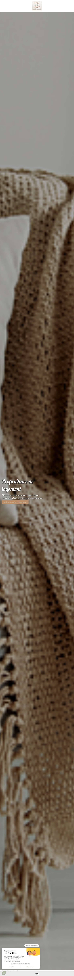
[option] (37, 491)
